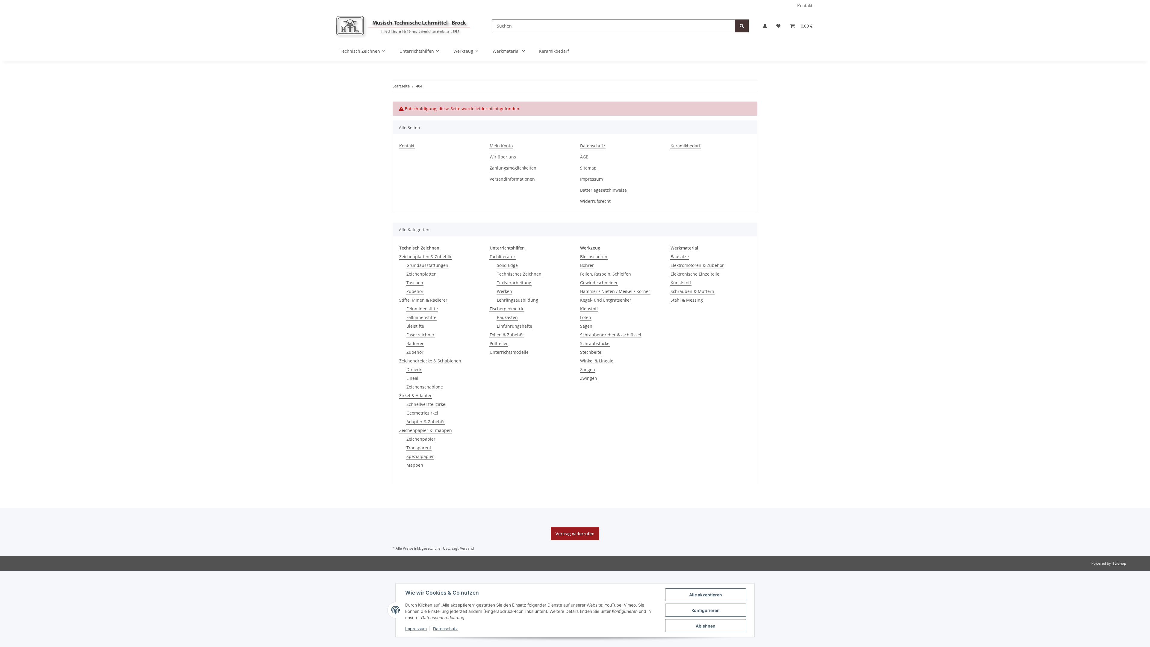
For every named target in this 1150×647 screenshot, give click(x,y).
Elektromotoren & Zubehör (697, 265)
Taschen (414, 282)
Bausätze (680, 256)
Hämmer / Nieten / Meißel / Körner (615, 291)
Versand (467, 548)
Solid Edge (507, 265)
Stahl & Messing (687, 300)
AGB (584, 157)
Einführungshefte (514, 326)
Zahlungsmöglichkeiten (513, 168)
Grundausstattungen (427, 265)
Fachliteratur (502, 256)
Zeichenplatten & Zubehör (425, 256)
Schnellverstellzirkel (426, 404)
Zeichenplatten (421, 274)
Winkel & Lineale (596, 361)
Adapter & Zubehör (425, 421)
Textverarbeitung (514, 282)
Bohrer (587, 265)
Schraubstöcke (594, 343)
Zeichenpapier (420, 439)
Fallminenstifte (421, 317)
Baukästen (507, 317)
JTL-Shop (1119, 563)
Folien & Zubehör (507, 335)
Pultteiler (499, 343)
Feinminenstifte (422, 309)
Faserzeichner (420, 335)
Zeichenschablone (424, 387)
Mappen (414, 465)
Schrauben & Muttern (692, 291)
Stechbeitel (591, 352)
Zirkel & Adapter (415, 395)
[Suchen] (742, 25)
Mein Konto (501, 146)
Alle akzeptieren (705, 594)
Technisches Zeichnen (519, 274)
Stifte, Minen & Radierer (423, 300)
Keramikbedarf (554, 51)
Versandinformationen (512, 179)
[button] (764, 26)
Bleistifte (415, 326)
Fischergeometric (507, 309)
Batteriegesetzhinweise (603, 190)
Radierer (415, 343)
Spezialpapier (420, 456)
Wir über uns (503, 157)
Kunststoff (681, 282)
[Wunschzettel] (778, 26)
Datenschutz (445, 628)
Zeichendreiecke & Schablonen (430, 361)
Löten (585, 317)
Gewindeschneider (599, 282)
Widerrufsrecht (595, 201)
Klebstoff (589, 309)
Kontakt (804, 5)
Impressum (416, 628)
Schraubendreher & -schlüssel (610, 335)
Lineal (412, 378)
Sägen (586, 326)
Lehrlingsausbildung (517, 300)
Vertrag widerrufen (575, 533)
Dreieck (413, 369)
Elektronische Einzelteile (695, 274)
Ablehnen (705, 625)
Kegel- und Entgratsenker (605, 300)
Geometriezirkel (422, 413)
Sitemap (588, 168)
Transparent (418, 448)
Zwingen (588, 378)
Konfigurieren (705, 610)
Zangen (587, 369)
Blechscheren (593, 256)
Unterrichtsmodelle (509, 352)
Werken (504, 291)
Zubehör (414, 291)
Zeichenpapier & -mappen (425, 430)
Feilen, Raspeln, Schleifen (605, 274)
